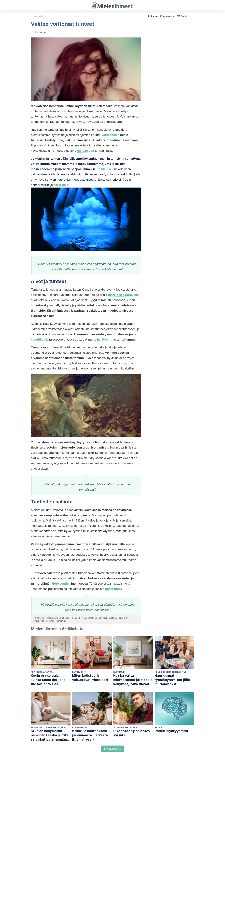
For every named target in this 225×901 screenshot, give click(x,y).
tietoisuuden (61, 583)
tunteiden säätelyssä (123, 294)
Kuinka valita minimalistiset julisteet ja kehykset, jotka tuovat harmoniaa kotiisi (133, 680)
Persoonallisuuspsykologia (48, 727)
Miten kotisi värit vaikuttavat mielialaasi (90, 678)
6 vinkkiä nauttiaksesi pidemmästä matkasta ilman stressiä (90, 735)
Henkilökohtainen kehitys (170, 672)
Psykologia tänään (42, 672)
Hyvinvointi (36, 16)
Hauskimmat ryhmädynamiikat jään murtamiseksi (172, 680)
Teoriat (159, 727)
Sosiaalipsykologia (125, 727)
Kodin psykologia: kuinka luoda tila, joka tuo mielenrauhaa (48, 680)
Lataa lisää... (112, 749)
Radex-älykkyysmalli (171, 731)
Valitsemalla (110, 135)
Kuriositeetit (80, 727)
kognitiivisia (40, 339)
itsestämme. (114, 589)
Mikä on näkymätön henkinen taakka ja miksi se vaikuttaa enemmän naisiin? (50, 735)
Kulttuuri (119, 672)
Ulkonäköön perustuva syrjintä (131, 733)
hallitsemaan (106, 339)
